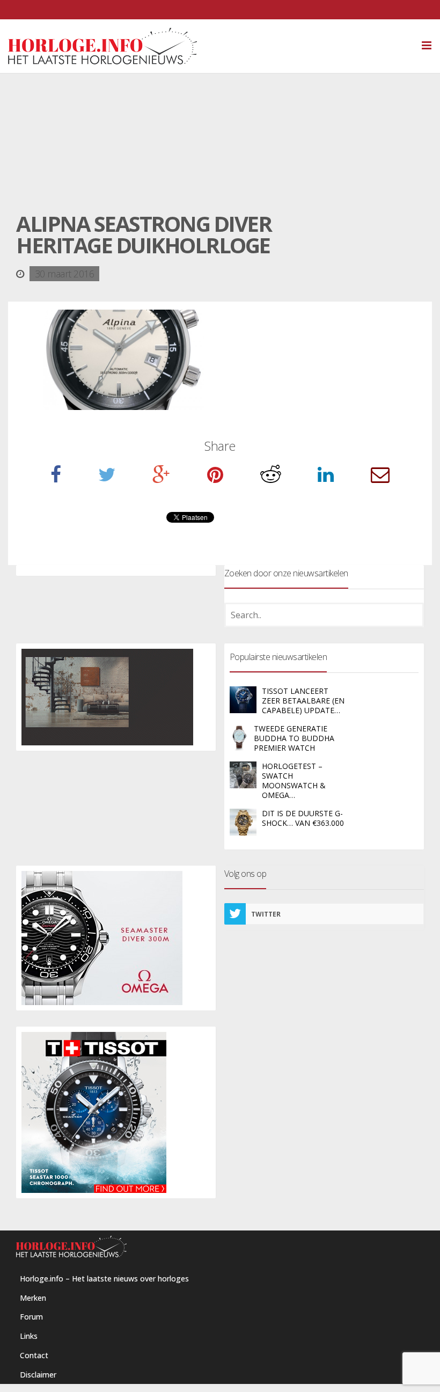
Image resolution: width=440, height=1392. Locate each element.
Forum (31, 1317)
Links (29, 1336)
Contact (34, 1355)
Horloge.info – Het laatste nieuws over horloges (104, 1278)
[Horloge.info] (220, 46)
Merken (33, 1298)
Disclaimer (38, 1374)
